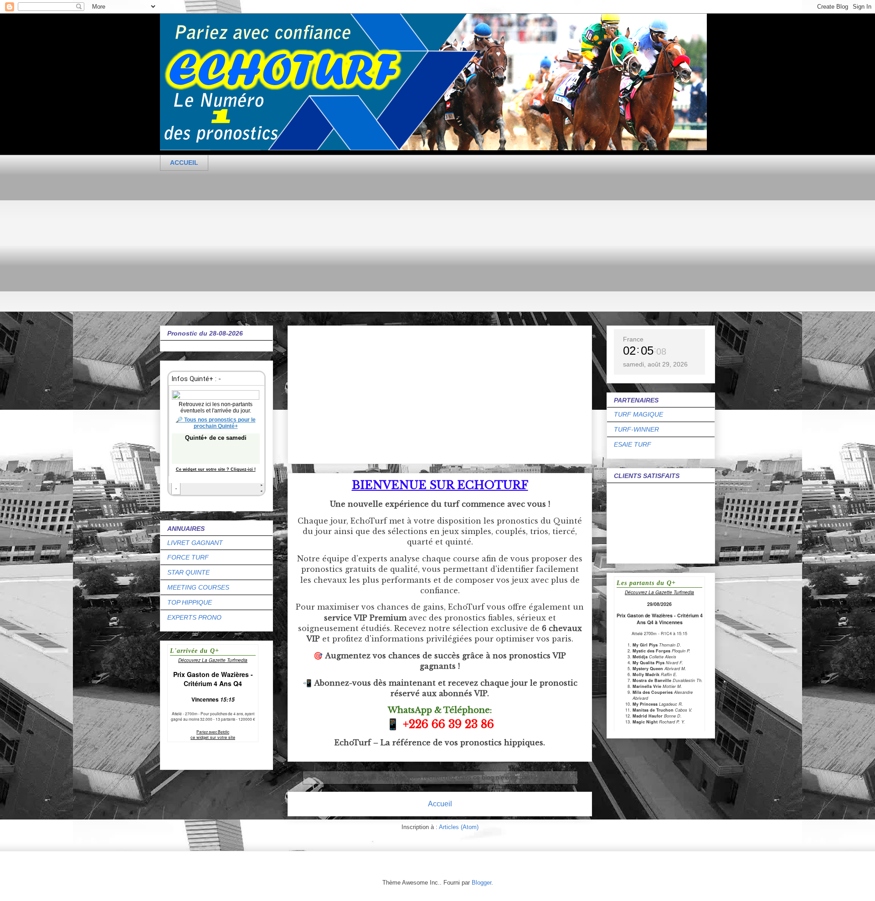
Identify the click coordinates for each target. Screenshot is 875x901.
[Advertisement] (433, 248)
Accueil (440, 804)
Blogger (481, 882)
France (633, 339)
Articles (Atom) (459, 827)
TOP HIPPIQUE (189, 602)
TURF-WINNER (636, 429)
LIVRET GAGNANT (195, 542)
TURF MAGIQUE (638, 414)
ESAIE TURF (632, 444)
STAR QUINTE (188, 572)
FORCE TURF (188, 557)
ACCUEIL (184, 162)
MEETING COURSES (198, 587)
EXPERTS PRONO (194, 617)
